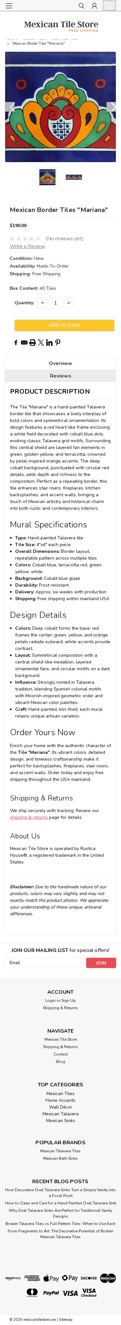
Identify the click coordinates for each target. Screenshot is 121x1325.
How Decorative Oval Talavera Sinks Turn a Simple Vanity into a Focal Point (60, 1192)
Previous (10, 107)
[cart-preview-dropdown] (108, 5)
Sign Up (68, 1000)
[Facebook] (16, 342)
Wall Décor (60, 1107)
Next (111, 107)
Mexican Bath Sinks (60, 1158)
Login (50, 1000)
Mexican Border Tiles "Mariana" (39, 43)
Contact (61, 1054)
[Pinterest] (58, 342)
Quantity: (24, 303)
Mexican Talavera (61, 1114)
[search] (81, 6)
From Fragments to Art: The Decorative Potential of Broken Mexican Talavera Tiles (60, 1234)
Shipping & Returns (60, 1007)
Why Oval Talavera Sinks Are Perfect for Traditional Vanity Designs (60, 1213)
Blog (60, 1061)
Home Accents (60, 1100)
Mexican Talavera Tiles (60, 1151)
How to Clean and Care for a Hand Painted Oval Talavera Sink (60, 1203)
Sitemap (65, 1319)
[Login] (94, 6)
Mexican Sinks (60, 1121)
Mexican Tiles (60, 1094)
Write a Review (27, 246)
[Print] (32, 342)
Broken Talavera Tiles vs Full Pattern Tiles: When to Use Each (60, 1223)
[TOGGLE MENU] (9, 6)
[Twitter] (41, 342)
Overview (60, 363)
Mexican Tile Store (61, 1039)
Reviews (60, 375)
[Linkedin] (49, 342)
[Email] (24, 342)
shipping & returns (29, 817)
